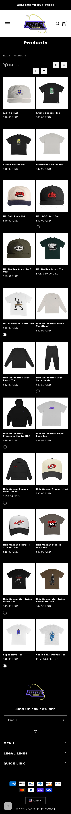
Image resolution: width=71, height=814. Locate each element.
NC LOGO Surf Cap (47, 216)
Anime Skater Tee (14, 164)
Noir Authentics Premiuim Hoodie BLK (16, 434)
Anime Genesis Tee (48, 113)
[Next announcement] (66, 5)
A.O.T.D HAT (11, 113)
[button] (7, 23)
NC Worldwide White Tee (18, 323)
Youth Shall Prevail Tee (51, 655)
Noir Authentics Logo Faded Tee (16, 379)
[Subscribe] (62, 720)
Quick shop (52, 105)
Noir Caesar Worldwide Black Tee (17, 600)
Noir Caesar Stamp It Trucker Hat (16, 546)
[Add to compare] (31, 86)
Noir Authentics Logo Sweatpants (49, 379)
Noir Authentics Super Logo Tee (50, 434)
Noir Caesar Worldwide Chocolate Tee (50, 600)
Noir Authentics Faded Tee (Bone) (50, 324)
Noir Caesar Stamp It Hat (52, 489)
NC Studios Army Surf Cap (17, 270)
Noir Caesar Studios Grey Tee (48, 546)
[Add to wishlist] (31, 81)
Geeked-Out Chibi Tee (49, 164)
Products (20, 55)
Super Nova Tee (13, 655)
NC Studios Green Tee (50, 269)
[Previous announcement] (5, 5)
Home (6, 55)
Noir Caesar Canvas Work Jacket (15, 490)
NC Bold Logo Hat (14, 216)
